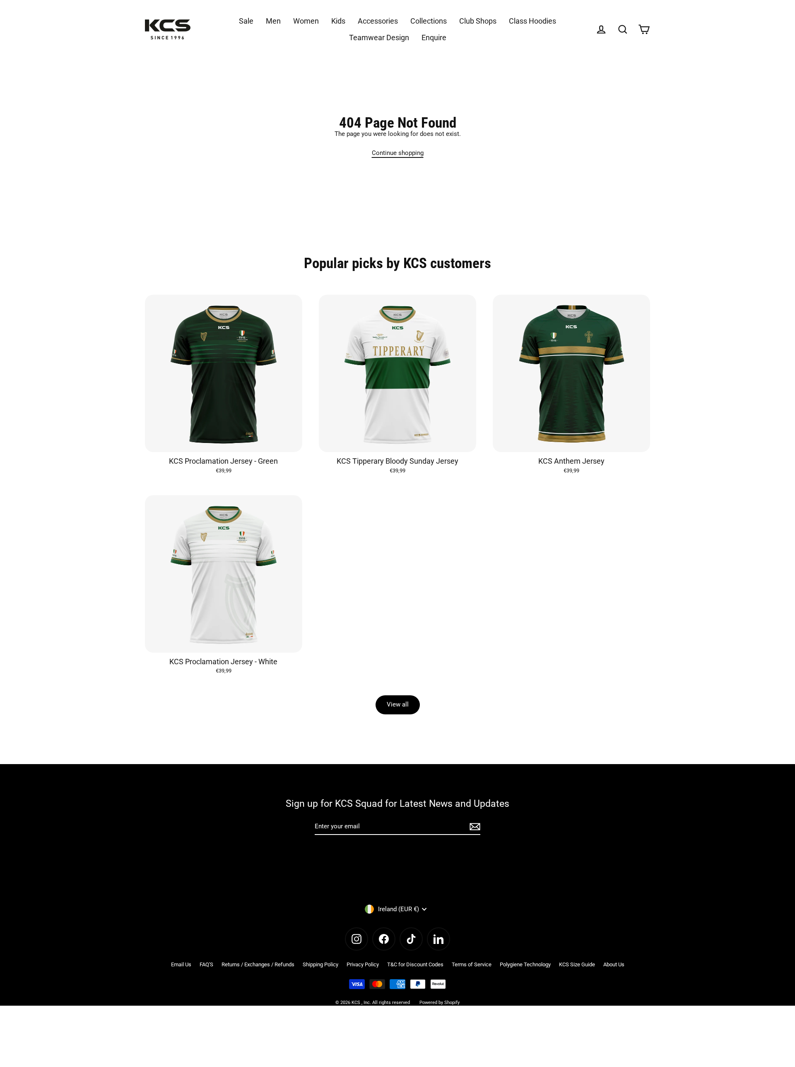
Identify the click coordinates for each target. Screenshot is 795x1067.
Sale (246, 21)
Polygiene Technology (525, 964)
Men (273, 21)
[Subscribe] (473, 827)
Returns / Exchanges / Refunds (258, 964)
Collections (428, 21)
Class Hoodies (532, 21)
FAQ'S (206, 964)
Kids (338, 21)
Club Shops (477, 21)
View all (398, 704)
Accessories (378, 21)
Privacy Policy (363, 964)
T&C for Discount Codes (415, 964)
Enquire (434, 37)
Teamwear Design (379, 37)
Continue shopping (398, 153)
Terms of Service (471, 964)
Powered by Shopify (439, 1002)
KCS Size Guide (577, 964)
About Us (613, 964)
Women (306, 21)
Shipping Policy (320, 964)
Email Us (181, 964)
